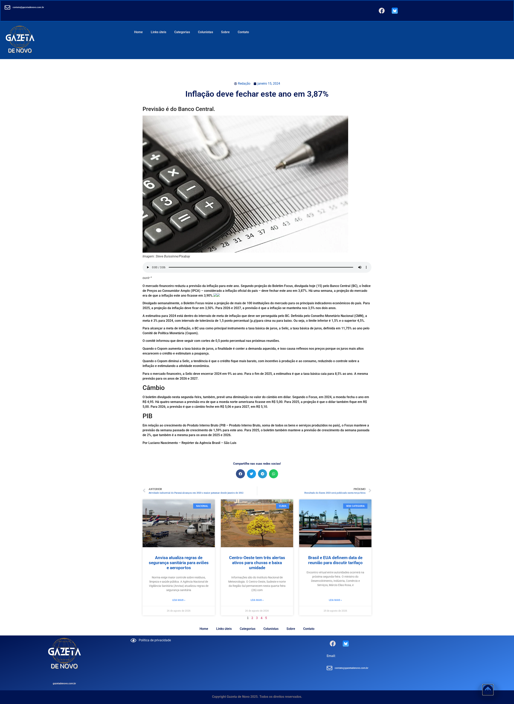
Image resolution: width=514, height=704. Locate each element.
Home (138, 32)
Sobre (225, 32)
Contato (243, 32)
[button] (240, 473)
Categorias (182, 32)
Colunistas (205, 32)
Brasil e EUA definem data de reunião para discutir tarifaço (335, 560)
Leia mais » (178, 600)
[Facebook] (382, 11)
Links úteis (158, 32)
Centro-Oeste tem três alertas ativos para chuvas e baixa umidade (257, 562)
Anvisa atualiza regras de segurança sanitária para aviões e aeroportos (179, 562)
